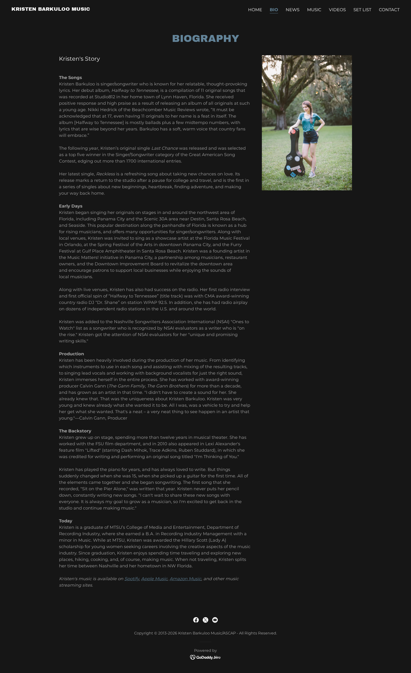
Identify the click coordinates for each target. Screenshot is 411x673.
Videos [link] (337, 9)
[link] (50, 9)
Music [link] (314, 9)
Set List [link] (362, 9)
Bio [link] (274, 9)
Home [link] (255, 9)
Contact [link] (389, 9)
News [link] (292, 9)
